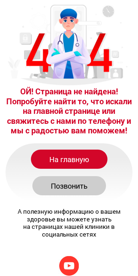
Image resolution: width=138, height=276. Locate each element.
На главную (69, 159)
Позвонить (69, 186)
